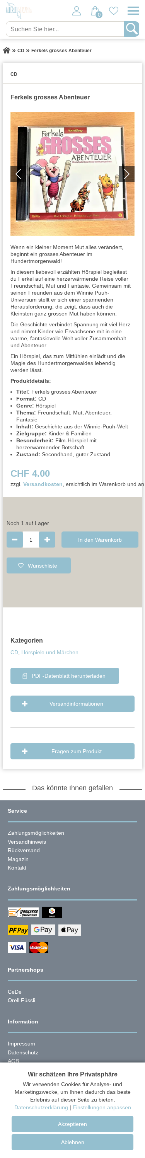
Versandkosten (43, 484)
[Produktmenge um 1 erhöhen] (47, 539)
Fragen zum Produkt (76, 751)
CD (14, 652)
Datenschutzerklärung (41, 1107)
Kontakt (17, 868)
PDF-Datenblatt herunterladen (69, 676)
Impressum (21, 1043)
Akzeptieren (72, 1124)
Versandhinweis (27, 842)
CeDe (15, 992)
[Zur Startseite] (6, 50)
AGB (13, 1061)
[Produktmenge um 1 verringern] (15, 539)
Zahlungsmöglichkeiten (36, 833)
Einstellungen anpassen (102, 1107)
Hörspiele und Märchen (49, 652)
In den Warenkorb (100, 539)
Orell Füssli (21, 1000)
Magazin (18, 859)
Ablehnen (72, 1142)
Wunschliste (42, 565)
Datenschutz (23, 1052)
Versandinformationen (76, 704)
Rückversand (24, 850)
